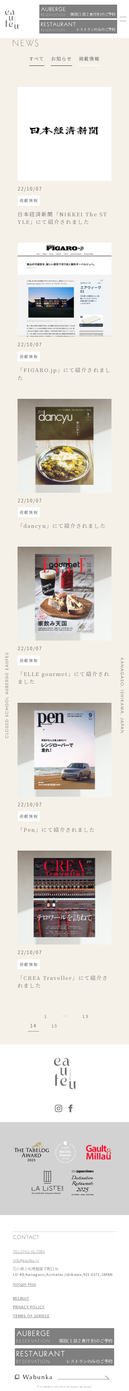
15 (55, 1026)
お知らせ (61, 58)
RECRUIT (21, 1298)
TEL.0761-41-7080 (29, 1251)
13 (85, 1016)
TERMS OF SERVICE (31, 1315)
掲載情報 (89, 58)
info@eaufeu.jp (26, 1260)
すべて (36, 58)
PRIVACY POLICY (28, 1306)
